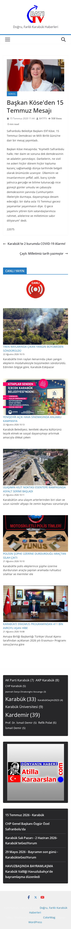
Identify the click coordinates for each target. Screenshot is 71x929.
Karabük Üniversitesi (24, 706)
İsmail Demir (15, 728)
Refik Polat (47, 722)
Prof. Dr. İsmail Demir (21, 722)
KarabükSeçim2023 (50, 700)
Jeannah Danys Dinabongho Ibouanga (25, 691)
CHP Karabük (15, 686)
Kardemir (22, 715)
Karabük (20, 699)
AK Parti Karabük (19, 680)
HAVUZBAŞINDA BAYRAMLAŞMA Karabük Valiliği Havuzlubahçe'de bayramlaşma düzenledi (29, 871)
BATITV (43, 118)
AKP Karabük (47, 680)
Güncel (12, 93)
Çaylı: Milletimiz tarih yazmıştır (41, 253)
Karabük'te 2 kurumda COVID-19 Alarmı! (36, 244)
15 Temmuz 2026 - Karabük (24, 815)
